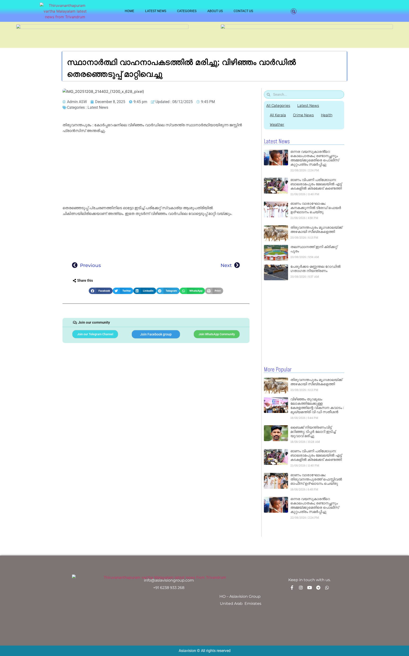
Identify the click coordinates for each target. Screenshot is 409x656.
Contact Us (243, 11)
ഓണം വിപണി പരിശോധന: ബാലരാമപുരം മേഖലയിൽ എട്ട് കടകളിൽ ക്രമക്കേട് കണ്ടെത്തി (316, 183)
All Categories (278, 105)
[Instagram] (301, 587)
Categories (186, 11)
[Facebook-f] (292, 587)
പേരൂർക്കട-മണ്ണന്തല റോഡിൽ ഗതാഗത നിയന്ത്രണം (315, 268)
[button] (294, 11)
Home (129, 11)
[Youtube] (309, 587)
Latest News (155, 11)
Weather (277, 124)
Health (326, 115)
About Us (215, 11)
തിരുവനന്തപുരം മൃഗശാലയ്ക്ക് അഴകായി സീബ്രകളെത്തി (316, 229)
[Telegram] (318, 587)
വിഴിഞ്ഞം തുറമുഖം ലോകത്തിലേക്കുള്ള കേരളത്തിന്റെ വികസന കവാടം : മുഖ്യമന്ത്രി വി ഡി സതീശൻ (317, 405)
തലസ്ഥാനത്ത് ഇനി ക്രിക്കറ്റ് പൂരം (313, 248)
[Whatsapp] (327, 587)
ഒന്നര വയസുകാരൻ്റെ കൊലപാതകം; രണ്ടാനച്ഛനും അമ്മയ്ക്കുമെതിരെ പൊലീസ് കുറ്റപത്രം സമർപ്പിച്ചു (314, 158)
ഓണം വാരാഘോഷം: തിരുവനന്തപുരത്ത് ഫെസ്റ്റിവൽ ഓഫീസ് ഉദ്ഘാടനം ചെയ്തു (316, 479)
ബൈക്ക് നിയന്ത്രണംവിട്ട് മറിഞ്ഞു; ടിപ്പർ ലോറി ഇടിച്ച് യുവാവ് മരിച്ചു (313, 431)
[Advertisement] (155, 170)
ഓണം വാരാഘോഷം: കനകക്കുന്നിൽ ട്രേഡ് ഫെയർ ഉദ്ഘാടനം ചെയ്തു (315, 207)
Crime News (303, 115)
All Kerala (278, 115)
